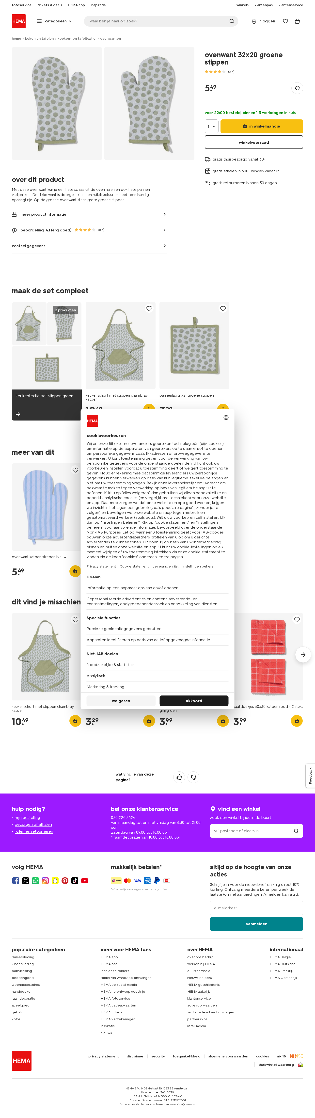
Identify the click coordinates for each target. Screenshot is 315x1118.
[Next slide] (303, 655)
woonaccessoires (26, 985)
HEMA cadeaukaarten (118, 1005)
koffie (16, 1019)
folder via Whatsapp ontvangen (126, 978)
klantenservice (199, 998)
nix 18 (281, 1056)
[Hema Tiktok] (74, 880)
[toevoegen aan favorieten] (297, 88)
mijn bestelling (27, 817)
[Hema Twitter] (25, 880)
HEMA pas (109, 964)
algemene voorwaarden (228, 1056)
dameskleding (23, 957)
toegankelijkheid (186, 1056)
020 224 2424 (123, 817)
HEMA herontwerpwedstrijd (123, 991)
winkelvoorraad (254, 142)
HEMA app (109, 957)
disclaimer (135, 1056)
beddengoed (23, 978)
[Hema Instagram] (45, 880)
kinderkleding (23, 964)
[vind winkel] (296, 831)
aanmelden (257, 924)
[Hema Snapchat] (55, 880)
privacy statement (103, 1056)
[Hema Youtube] (84, 880)
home (16, 38)
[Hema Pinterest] (65, 880)
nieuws (106, 1033)
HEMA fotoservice (115, 998)
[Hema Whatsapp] (35, 880)
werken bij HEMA (201, 964)
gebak (17, 1012)
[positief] (179, 777)
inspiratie (108, 1026)
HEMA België (280, 957)
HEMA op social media (119, 985)
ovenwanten (110, 38)
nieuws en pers (199, 978)
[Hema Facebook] (15, 880)
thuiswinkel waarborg (276, 1065)
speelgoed (21, 1005)
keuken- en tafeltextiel (77, 38)
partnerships (197, 1019)
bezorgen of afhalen (33, 824)
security (158, 1056)
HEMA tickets (111, 1012)
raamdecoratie (23, 998)
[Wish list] (285, 21)
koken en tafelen (39, 38)
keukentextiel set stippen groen (44, 395)
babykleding (22, 971)
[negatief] (193, 777)
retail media (196, 1026)
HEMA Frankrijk (282, 971)
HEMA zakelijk (198, 991)
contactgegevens (29, 245)
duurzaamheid (198, 971)
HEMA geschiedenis (203, 985)
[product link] (121, 345)
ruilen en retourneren (34, 831)
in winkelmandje (264, 126)
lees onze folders (115, 971)
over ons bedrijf (200, 957)
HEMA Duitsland (283, 964)
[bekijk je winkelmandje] (297, 21)
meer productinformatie (43, 214)
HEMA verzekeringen (118, 1019)
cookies (262, 1056)
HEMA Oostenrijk (283, 978)
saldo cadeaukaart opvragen (210, 1012)
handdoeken (22, 991)
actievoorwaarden (202, 1005)
